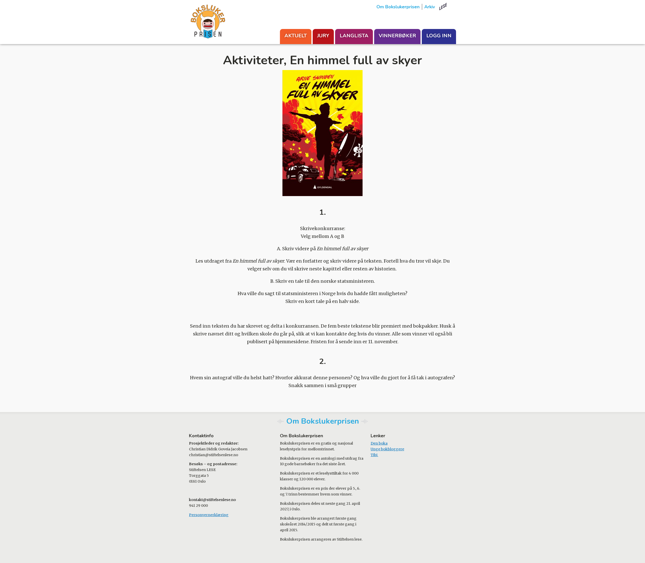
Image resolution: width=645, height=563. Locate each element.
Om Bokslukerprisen (398, 7)
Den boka (379, 443)
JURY (323, 35)
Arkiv (429, 7)
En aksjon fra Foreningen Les (447, 6)
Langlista (354, 35)
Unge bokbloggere (387, 449)
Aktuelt (295, 35)
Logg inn (439, 35)
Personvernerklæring (209, 515)
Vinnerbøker (397, 35)
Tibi (374, 455)
